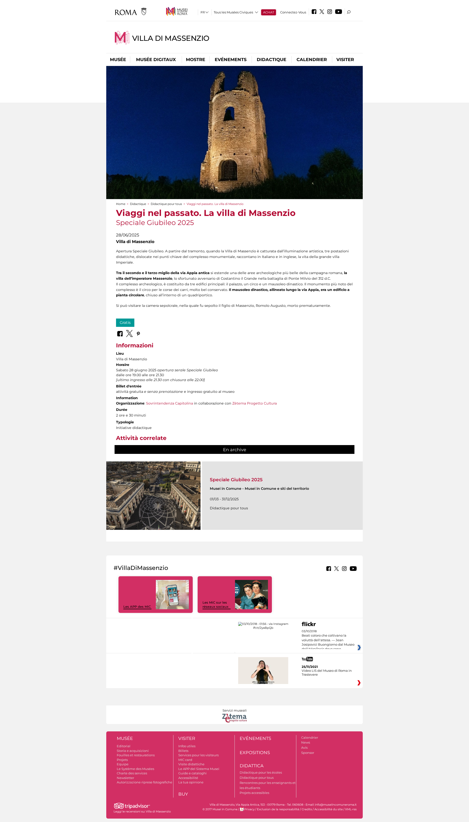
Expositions (255, 752)
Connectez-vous (293, 12)
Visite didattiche (191, 764)
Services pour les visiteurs (198, 755)
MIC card (185, 760)
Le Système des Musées (135, 769)
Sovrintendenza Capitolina (169, 403)
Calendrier (312, 59)
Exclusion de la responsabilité (278, 809)
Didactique (271, 59)
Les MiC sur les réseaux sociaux (215, 604)
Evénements (230, 59)
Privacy (249, 809)
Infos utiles (186, 746)
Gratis (125, 322)
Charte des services (132, 773)
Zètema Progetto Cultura (254, 403)
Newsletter (125, 778)
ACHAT (268, 12)
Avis (304, 747)
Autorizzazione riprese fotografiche (144, 782)
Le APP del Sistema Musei (198, 769)
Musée (118, 59)
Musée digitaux (156, 59)
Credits (307, 809)
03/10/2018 (328, 640)
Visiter (345, 59)
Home (120, 204)
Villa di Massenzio (170, 38)
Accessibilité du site (328, 809)
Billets (183, 751)
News (305, 742)
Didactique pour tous (166, 204)
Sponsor (307, 753)
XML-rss (351, 809)
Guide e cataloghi (192, 773)
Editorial (123, 746)
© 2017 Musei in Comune (220, 809)
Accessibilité (188, 778)
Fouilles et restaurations (136, 755)
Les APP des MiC (137, 606)
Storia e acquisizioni (133, 751)
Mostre (195, 59)
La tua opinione (190, 782)
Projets (122, 760)
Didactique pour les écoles (261, 772)
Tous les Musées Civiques (233, 12)
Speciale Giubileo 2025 (236, 479)
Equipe (122, 764)
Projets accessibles (254, 793)
